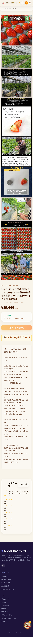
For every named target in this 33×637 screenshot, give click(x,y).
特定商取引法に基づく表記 (8, 618)
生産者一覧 (4, 576)
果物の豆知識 (5, 586)
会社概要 (3, 608)
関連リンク (4, 612)
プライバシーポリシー (7, 615)
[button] (16, 499)
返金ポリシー (5, 621)
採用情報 (3, 602)
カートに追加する (18, 328)
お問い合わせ (5, 605)
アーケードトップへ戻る (10, 8)
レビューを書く (23, 485)
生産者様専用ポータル (7, 589)
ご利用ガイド (5, 599)
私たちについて (5, 583)
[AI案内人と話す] (27, 625)
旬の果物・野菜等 (6, 579)
